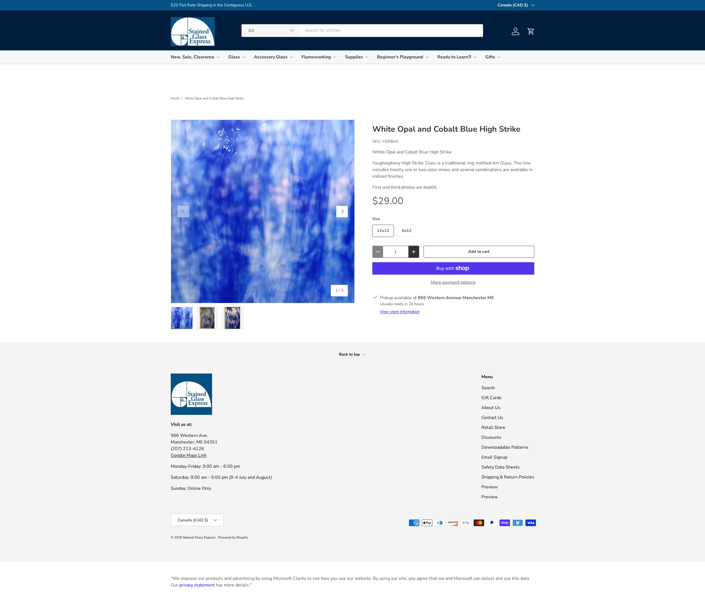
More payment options (453, 282)
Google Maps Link (189, 455)
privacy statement (197, 585)
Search (488, 388)
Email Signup (494, 457)
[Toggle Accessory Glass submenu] (291, 57)
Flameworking (316, 57)
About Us (490, 408)
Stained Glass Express (199, 537)
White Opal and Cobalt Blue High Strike (214, 98)
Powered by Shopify (233, 537)
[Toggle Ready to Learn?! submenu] (475, 57)
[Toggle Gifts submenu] (499, 57)
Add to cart (479, 251)
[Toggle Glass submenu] (243, 57)
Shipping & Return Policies (507, 477)
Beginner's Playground (400, 57)
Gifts (490, 57)
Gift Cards (491, 398)
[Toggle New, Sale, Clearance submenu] (218, 57)
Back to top (350, 354)
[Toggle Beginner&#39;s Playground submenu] (427, 57)
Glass (234, 57)
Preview (489, 487)
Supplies (354, 57)
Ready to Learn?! (454, 57)
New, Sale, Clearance (192, 57)
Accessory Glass (271, 57)
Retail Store (493, 427)
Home (175, 98)
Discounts (491, 437)
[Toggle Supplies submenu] (367, 57)
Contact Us (492, 418)
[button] (531, 31)
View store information (400, 311)
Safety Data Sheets (500, 467)
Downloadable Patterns (504, 447)
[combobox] (362, 30)
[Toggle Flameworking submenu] (335, 57)
